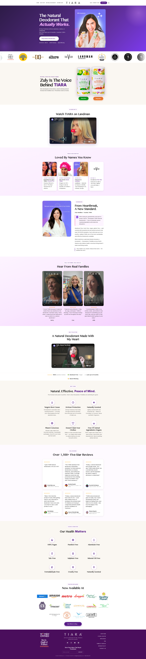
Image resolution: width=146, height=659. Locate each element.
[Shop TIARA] (56, 219)
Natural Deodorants (51, 2)
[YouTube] (74, 642)
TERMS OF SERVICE (101, 643)
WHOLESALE (103, 638)
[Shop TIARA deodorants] (90, 28)
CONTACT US (103, 648)
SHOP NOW (103, 633)
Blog (91, 2)
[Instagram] (71, 642)
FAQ (105, 641)
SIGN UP (80, 652)
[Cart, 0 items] (109, 3)
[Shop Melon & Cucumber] (83, 81)
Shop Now (104, 2)
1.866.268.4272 (87, 655)
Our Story (42, 2)
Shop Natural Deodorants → (49, 38)
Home (37, 2)
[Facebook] (67, 642)
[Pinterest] (78, 642)
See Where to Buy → (73, 624)
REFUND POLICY (102, 645)
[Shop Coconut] (98, 81)
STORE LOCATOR (102, 636)
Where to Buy (96, 2)
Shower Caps (60, 2)
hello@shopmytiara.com (79, 655)
